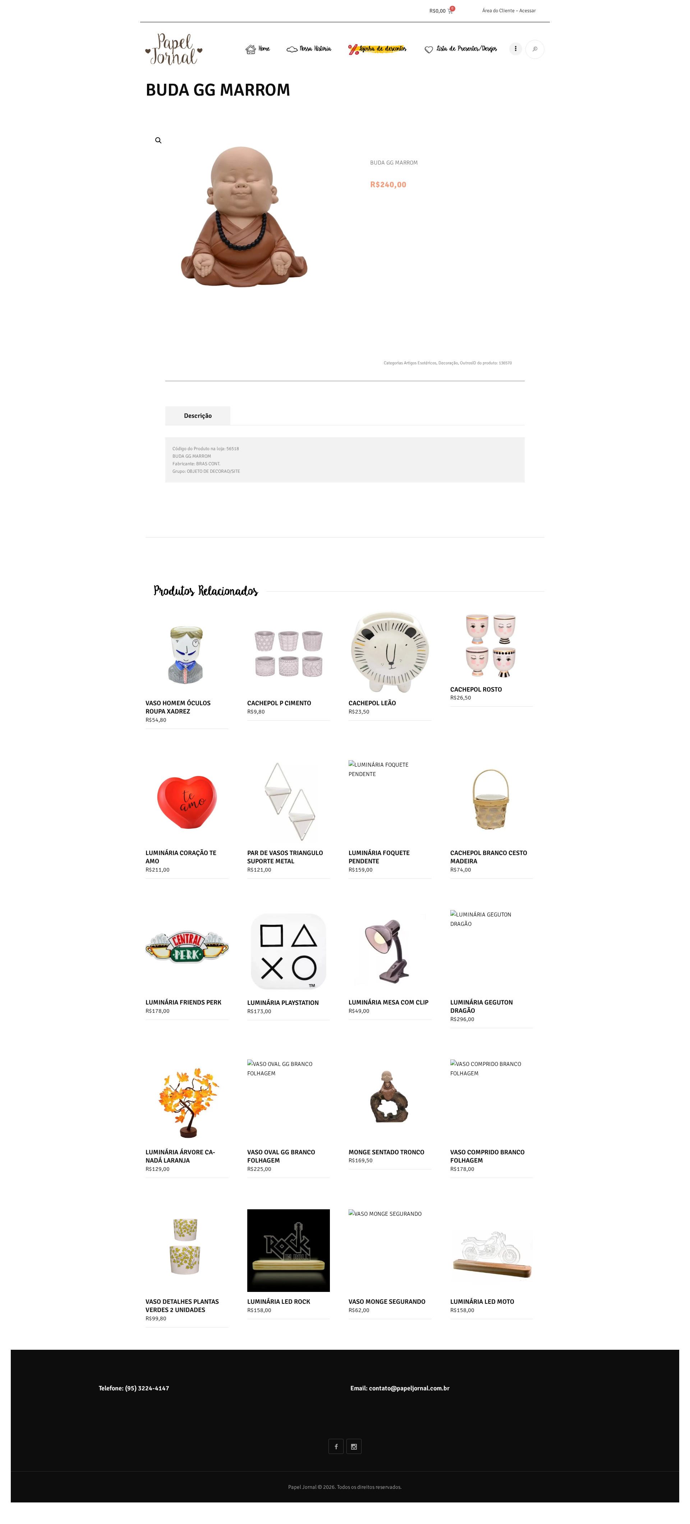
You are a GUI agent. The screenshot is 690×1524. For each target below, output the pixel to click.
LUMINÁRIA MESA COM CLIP (388, 1002)
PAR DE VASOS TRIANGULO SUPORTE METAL (285, 857)
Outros (466, 363)
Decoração (448, 363)
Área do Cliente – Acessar (509, 11)
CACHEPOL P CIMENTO (279, 703)
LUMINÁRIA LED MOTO (482, 1302)
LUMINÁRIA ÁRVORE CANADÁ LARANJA (180, 1156)
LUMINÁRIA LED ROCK (278, 1302)
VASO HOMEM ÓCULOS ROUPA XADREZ (178, 707)
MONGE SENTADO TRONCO (386, 1152)
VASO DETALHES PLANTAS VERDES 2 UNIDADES (182, 1306)
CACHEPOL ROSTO (476, 689)
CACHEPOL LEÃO (372, 703)
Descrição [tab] (198, 416)
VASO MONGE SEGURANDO (387, 1302)
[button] (158, 140)
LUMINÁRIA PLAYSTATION (283, 1003)
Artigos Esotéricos (420, 363)
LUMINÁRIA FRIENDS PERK (183, 1002)
